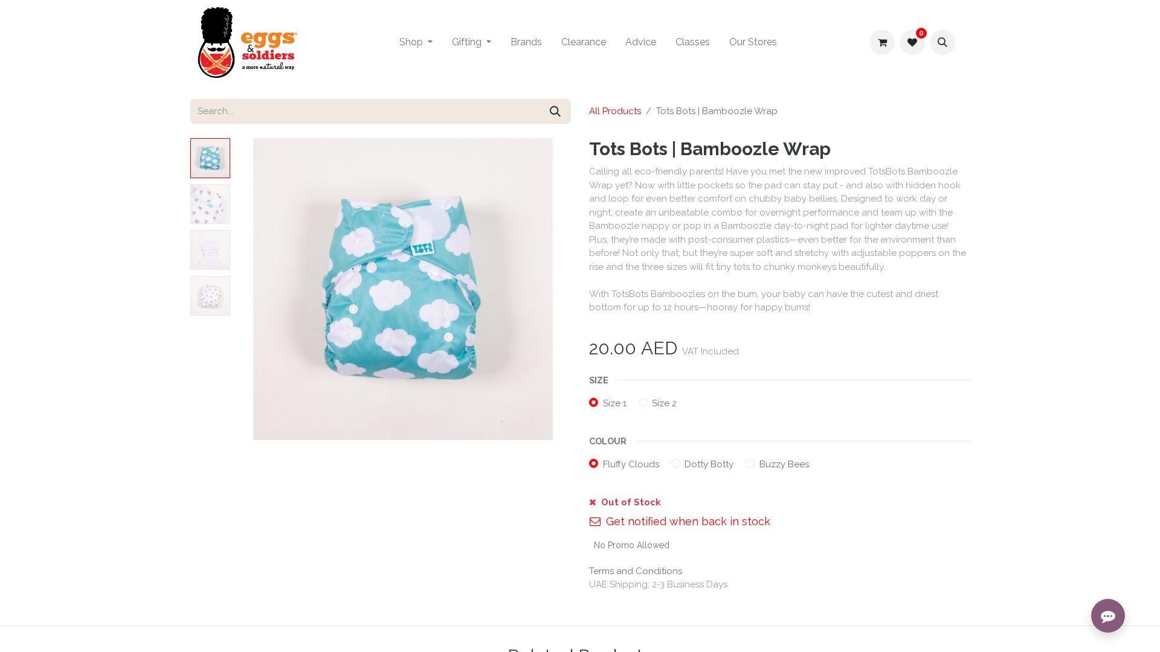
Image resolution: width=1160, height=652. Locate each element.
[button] (942, 42)
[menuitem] (416, 42)
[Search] (555, 111)
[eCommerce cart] (882, 42)
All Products (615, 111)
